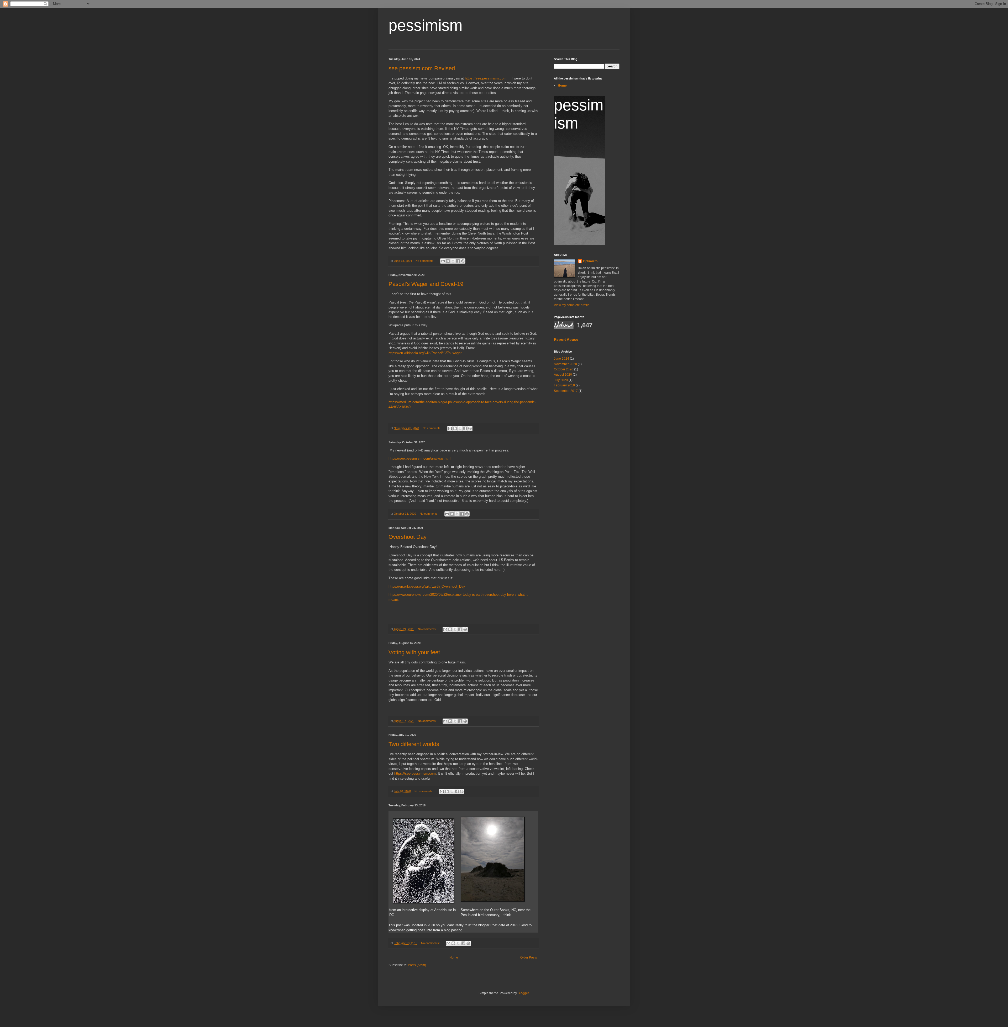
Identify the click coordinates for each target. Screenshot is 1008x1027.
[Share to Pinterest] (462, 261)
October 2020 (563, 369)
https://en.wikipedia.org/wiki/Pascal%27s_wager (424, 353)
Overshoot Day (407, 537)
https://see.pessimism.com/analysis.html (419, 458)
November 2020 (565, 364)
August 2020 (563, 374)
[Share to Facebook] (457, 261)
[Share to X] (452, 261)
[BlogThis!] (447, 261)
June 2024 (561, 358)
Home (453, 957)
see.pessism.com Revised (421, 68)
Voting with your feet (414, 652)
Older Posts (528, 957)
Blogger (523, 993)
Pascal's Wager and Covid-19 (425, 284)
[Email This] (442, 261)
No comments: (425, 260)
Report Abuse (566, 339)
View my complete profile (572, 305)
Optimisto (590, 261)
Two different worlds (413, 744)
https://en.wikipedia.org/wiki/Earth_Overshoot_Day (426, 586)
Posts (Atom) (417, 965)
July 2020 (561, 380)
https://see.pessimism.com (485, 78)
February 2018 (564, 385)
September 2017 (566, 391)
